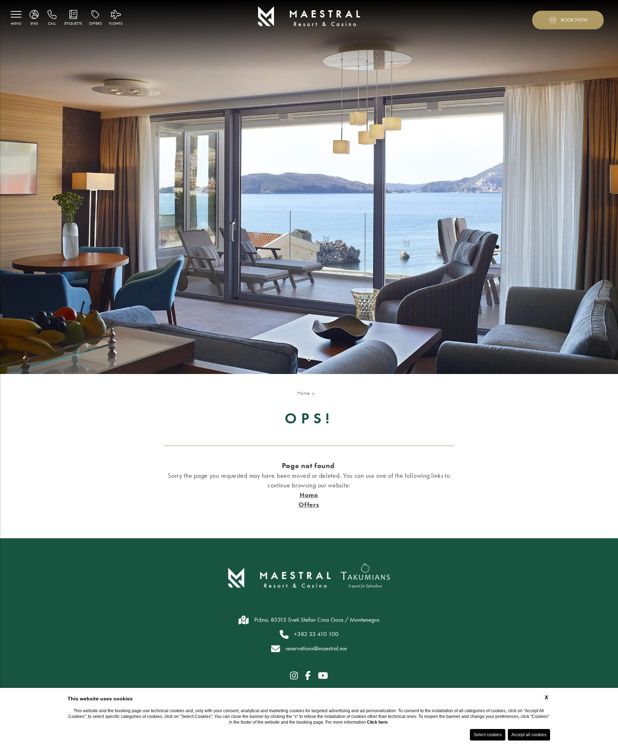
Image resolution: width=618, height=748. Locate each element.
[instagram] (294, 676)
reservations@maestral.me (316, 648)
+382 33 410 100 (316, 633)
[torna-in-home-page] (309, 17)
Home (303, 393)
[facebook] (308, 676)
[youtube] (323, 676)
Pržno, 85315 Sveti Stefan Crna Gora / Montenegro (316, 619)
